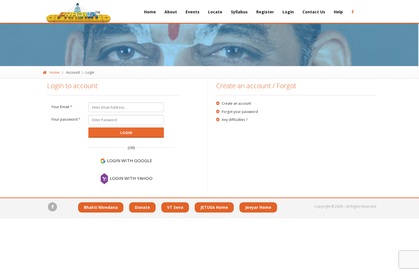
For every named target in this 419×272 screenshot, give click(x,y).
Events (193, 12)
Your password (65, 119)
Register (265, 12)
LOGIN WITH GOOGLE (129, 160)
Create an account (236, 103)
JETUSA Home (214, 207)
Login (288, 12)
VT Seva (175, 207)
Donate (142, 207)
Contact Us (313, 12)
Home (150, 12)
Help (338, 12)
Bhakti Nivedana (101, 207)
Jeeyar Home (258, 207)
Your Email (61, 106)
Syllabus (239, 12)
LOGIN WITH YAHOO (130, 178)
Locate (215, 12)
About (170, 12)
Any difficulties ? (234, 119)
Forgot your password (239, 111)
